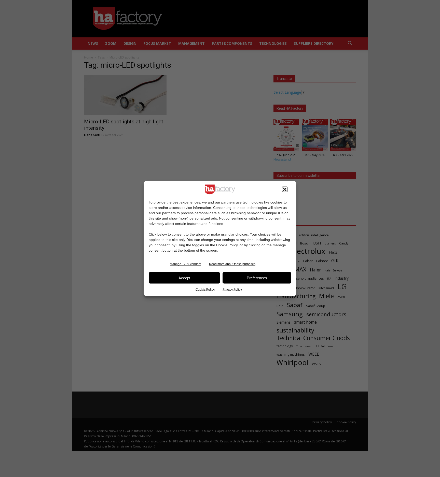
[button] (284, 189)
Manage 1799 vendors (185, 264)
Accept (184, 278)
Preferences (257, 278)
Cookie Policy (205, 289)
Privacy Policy (232, 289)
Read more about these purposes (232, 264)
